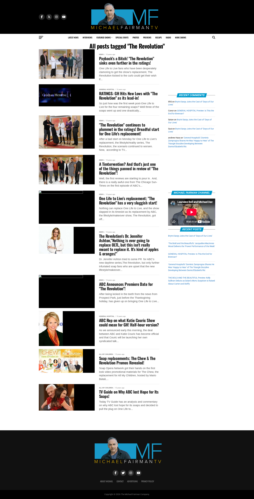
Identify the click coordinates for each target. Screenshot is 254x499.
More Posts (99, 418)
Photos (136, 37)
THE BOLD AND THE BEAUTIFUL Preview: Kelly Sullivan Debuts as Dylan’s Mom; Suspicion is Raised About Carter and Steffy (191, 281)
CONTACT (120, 481)
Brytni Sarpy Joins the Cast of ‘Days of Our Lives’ (190, 236)
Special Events (122, 37)
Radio (168, 37)
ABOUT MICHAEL (106, 481)
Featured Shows (103, 37)
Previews (147, 37)
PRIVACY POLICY (147, 481)
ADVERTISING (132, 481)
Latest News (73, 37)
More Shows (180, 37)
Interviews (87, 37)
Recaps (158, 37)
